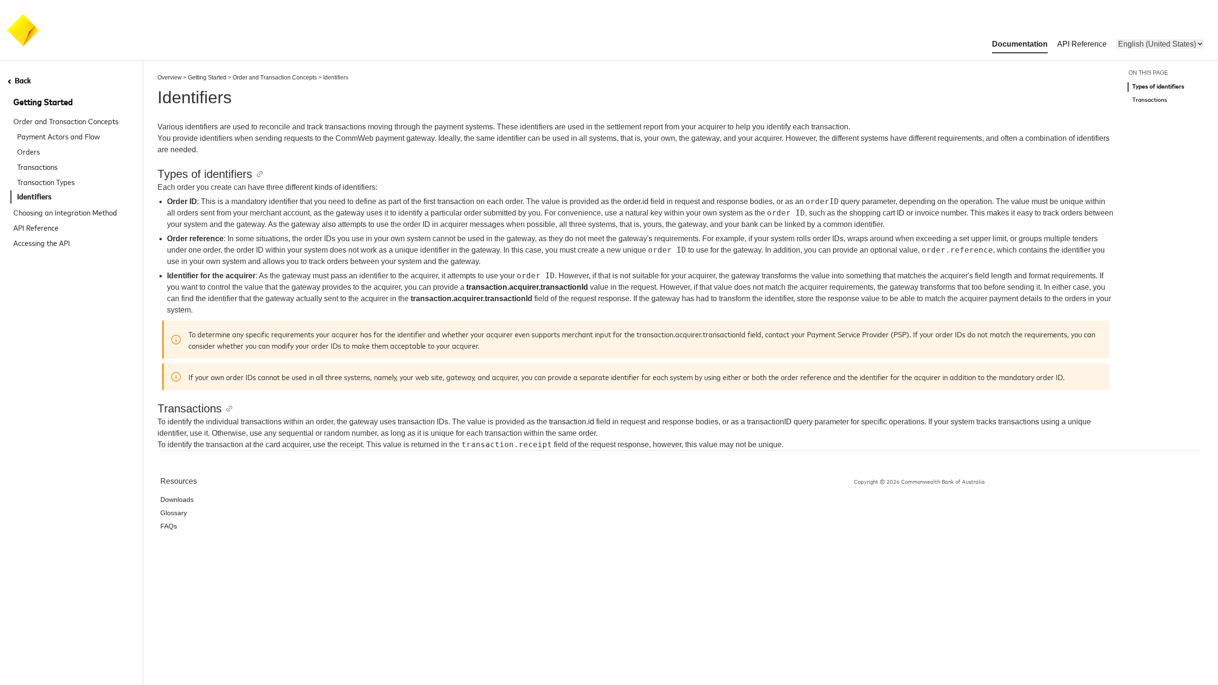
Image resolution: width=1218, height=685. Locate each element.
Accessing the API (41, 242)
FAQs (168, 526)
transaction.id (571, 422)
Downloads (177, 499)
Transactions (37, 166)
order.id (635, 201)
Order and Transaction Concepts (65, 121)
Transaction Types (46, 181)
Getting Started (43, 102)
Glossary (173, 513)
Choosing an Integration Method (65, 212)
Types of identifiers (1158, 87)
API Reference (36, 227)
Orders (28, 151)
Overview (169, 77)
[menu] (1160, 44)
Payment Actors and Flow (58, 136)
